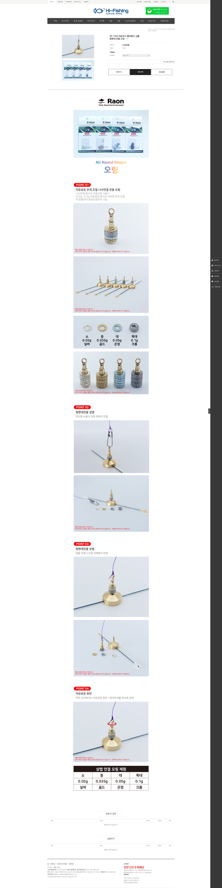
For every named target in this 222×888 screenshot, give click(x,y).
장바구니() (77, 1)
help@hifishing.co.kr (70, 874)
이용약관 (71, 864)
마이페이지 (69, 1)
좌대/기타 (152, 21)
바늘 (110, 21)
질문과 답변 (148, 1)
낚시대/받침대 (130, 21)
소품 (118, 21)
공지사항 (139, 1)
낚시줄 (101, 21)
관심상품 (216, 281)
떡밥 (55, 21)
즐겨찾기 (216, 260)
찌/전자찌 (91, 21)
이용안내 (52, 864)
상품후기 (156, 1)
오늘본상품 (217, 286)
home (150, 29)
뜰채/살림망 (78, 21)
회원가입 (60, 1)
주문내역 (216, 271)
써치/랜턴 (65, 21)
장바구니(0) (217, 265)
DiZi (75, 876)
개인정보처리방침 (62, 864)
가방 (141, 21)
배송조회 (216, 276)
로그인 (52, 1)
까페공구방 (164, 21)
